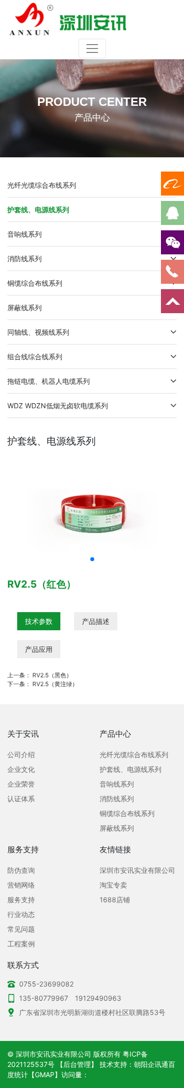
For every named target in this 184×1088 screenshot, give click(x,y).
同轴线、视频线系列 (38, 332)
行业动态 (21, 914)
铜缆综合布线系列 (34, 283)
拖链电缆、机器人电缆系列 (48, 381)
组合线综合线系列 (34, 356)
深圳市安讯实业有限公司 (137, 870)
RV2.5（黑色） (52, 675)
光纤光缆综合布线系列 (41, 185)
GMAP (44, 1074)
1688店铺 (115, 899)
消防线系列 (24, 258)
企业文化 (21, 769)
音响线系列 (24, 234)
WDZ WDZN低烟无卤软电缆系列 (57, 405)
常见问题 (21, 929)
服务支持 (21, 899)
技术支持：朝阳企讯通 (134, 1064)
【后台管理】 (77, 1064)
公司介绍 (21, 754)
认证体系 (21, 798)
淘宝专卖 (113, 885)
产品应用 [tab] (39, 649)
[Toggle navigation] (92, 48)
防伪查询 (21, 870)
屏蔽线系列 (24, 307)
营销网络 (21, 885)
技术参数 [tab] (39, 621)
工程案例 (21, 944)
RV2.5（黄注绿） (55, 684)
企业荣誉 (21, 784)
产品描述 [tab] (95, 621)
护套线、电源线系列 (38, 209)
